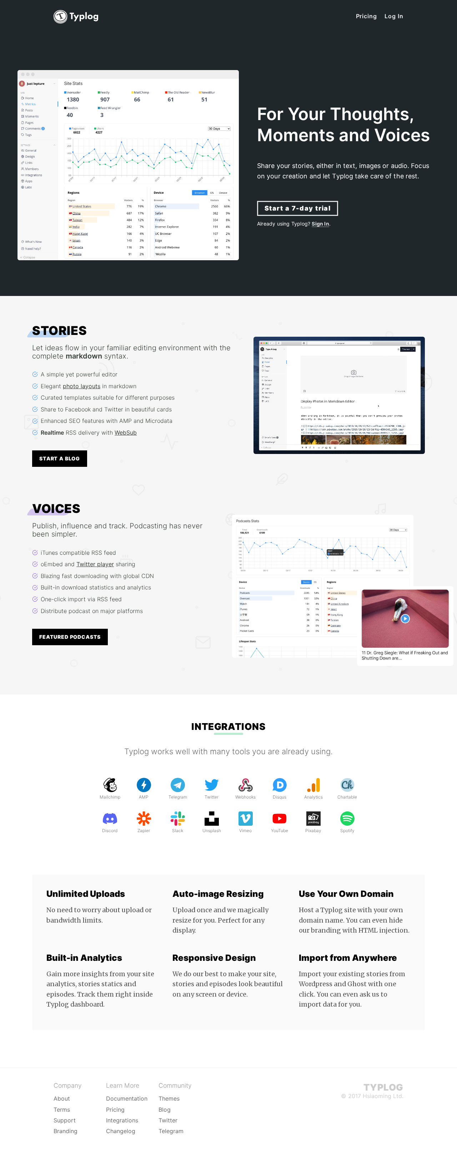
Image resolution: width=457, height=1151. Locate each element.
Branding (65, 1131)
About (62, 1098)
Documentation (126, 1098)
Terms (62, 1109)
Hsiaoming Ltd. (383, 1096)
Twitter (168, 1120)
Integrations (228, 726)
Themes (169, 1098)
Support (65, 1120)
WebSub (126, 432)
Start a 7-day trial (298, 208)
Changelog (120, 1131)
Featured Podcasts (70, 637)
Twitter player (95, 564)
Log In (394, 16)
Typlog (383, 1087)
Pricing (366, 16)
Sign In (320, 224)
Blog (165, 1109)
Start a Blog (59, 458)
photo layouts (81, 386)
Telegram (171, 1131)
